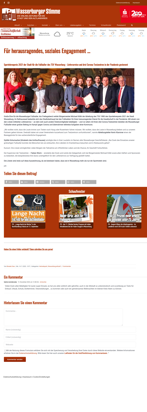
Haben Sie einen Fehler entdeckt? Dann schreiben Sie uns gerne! (28, 249)
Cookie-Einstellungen (41, 377)
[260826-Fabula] (28, 196)
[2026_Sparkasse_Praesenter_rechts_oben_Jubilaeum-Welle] (133, 6)
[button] (131, 25)
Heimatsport (43, 266)
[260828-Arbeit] (124, 196)
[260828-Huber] (76, 196)
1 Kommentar (66, 266)
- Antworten (42, 282)
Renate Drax (11, 266)
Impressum (27, 377)
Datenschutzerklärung (12, 377)
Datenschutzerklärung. (28, 353)
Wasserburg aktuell (54, 266)
